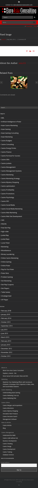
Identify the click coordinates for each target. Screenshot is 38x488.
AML (2, 118)
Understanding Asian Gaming (11, 392)
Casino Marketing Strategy (10, 178)
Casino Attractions (8, 408)
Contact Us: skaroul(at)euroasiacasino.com (19, 5)
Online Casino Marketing (9, 258)
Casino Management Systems (11, 171)
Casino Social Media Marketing (11, 209)
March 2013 (5, 337)
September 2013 (6, 326)
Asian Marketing (7, 137)
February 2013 (6, 341)
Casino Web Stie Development (11, 216)
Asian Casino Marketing (9, 125)
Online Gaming (6, 262)
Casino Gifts (5, 159)
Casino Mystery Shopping (10, 182)
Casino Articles (7, 425)
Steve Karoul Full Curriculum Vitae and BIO (15, 376)
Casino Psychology (7, 197)
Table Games (5, 292)
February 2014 (6, 318)
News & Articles (6, 422)
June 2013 (4, 333)
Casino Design (7, 446)
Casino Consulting (7, 144)
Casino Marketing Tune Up (11, 395)
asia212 (4, 39)
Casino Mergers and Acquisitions (12, 405)
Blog (4, 428)
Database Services (8, 455)
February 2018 (6, 311)
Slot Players (5, 288)
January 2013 (5, 345)
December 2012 (6, 349)
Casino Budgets (6, 141)
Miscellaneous (6, 250)
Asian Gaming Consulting (10, 133)
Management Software (10, 419)
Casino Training (7, 452)
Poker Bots (5, 273)
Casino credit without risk (10, 438)
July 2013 (4, 330)
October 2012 (5, 356)
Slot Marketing (6, 281)
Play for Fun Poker (7, 269)
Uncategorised (6, 296)
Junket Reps (5, 239)
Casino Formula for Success (10, 156)
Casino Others (5, 402)
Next (35, 26)
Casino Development (9, 449)
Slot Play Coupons (7, 284)
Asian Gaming (6, 129)
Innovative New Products (10, 414)
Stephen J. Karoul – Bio (9, 373)
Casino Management (8, 167)
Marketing (4, 247)
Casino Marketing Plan (9, 398)
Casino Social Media (8, 205)
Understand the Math (9, 435)
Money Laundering (7, 254)
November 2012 (6, 352)
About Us (4, 367)
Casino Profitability (7, 190)
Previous (29, 26)
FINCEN (3, 224)
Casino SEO (5, 201)
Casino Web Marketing (9, 213)
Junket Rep (5, 235)
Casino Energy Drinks (8, 148)
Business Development (10, 441)
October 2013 (5, 322)
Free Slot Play (5, 228)
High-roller (5, 231)
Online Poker (5, 266)
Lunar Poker (5, 243)
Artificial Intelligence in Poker (11, 122)
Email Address (5, 462)
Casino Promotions (7, 194)
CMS (2, 220)
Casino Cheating (7, 443)
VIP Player (4, 300)
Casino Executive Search (10, 416)
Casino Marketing (7, 175)
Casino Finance (6, 152)
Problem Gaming (7, 277)
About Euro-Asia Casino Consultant (13, 370)
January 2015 (5, 314)
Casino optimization (8, 186)
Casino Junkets (6, 163)
